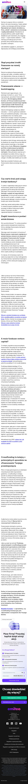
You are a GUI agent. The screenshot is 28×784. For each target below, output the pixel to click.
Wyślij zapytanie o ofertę (14, 697)
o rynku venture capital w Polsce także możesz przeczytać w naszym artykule (13, 359)
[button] (7, 619)
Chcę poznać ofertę (14, 680)
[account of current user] (24, 2)
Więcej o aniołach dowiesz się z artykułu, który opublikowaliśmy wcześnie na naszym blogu (14, 317)
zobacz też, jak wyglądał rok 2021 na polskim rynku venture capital (12, 441)
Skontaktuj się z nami (8, 702)
